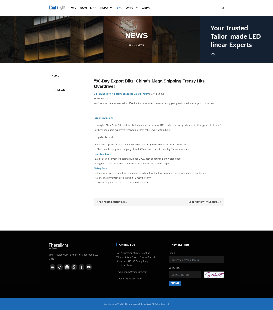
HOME (73, 8)
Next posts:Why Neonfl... (204, 201)
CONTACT (146, 8)
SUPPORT (131, 8)
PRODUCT (105, 8)
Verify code (175, 267)
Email (172, 252)
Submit (175, 283)
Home (132, 45)
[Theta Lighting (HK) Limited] (57, 8)
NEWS (119, 8)
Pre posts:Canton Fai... (112, 201)
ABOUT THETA (87, 8)
